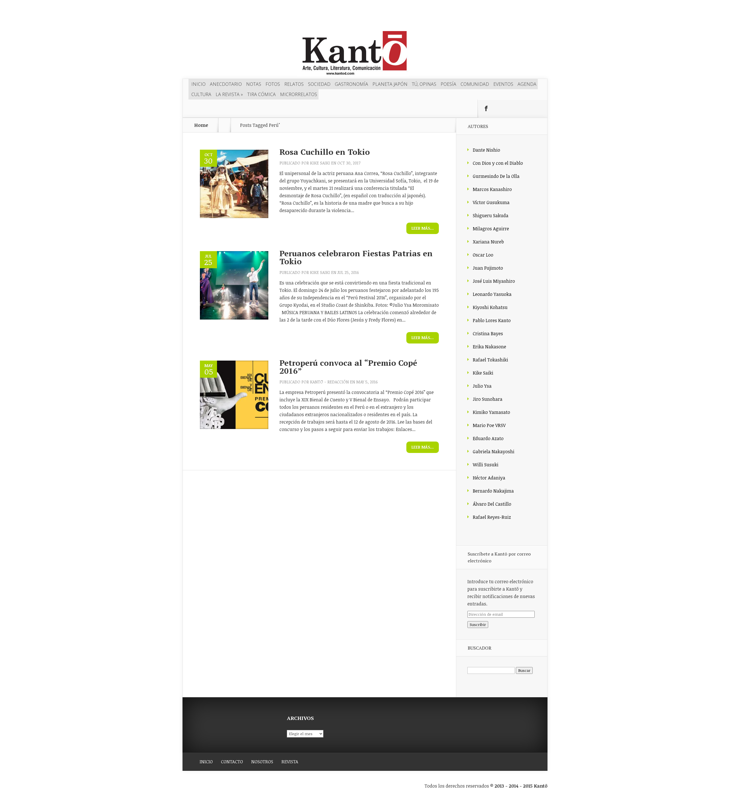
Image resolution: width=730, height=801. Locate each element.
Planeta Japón (389, 84)
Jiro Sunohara (487, 399)
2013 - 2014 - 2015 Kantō (521, 786)
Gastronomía (351, 84)
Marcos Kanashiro (492, 189)
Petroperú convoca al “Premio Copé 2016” (348, 366)
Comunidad (475, 84)
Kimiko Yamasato (491, 412)
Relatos (294, 84)
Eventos (503, 84)
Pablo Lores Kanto (492, 320)
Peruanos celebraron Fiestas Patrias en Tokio (356, 257)
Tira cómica (261, 94)
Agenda (527, 84)
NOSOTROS (262, 762)
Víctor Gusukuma (491, 202)
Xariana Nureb (488, 242)
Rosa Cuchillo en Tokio (324, 152)
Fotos (272, 84)
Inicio (198, 84)
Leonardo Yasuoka (492, 294)
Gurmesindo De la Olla (496, 176)
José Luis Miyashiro (494, 281)
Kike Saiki (320, 163)
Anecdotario (226, 84)
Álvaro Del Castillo (492, 504)
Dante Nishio (486, 150)
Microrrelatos (298, 94)
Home (201, 125)
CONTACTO (232, 762)
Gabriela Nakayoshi (493, 451)
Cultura (201, 94)
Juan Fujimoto (488, 268)
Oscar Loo (483, 255)
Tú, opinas (424, 84)
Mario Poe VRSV (489, 425)
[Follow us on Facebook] (486, 108)
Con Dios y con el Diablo (498, 163)
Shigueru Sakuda (490, 215)
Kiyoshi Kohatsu (490, 307)
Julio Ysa (482, 386)
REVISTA (289, 762)
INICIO (206, 762)
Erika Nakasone (489, 346)
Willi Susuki (485, 465)
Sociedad (319, 84)
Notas (253, 84)
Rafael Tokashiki (490, 360)
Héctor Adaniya (489, 478)
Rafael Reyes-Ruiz (492, 517)
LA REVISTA (229, 94)
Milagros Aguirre (491, 228)
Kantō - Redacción (329, 382)
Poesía (448, 84)
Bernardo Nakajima (493, 491)
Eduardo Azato (488, 438)
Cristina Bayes (488, 333)
